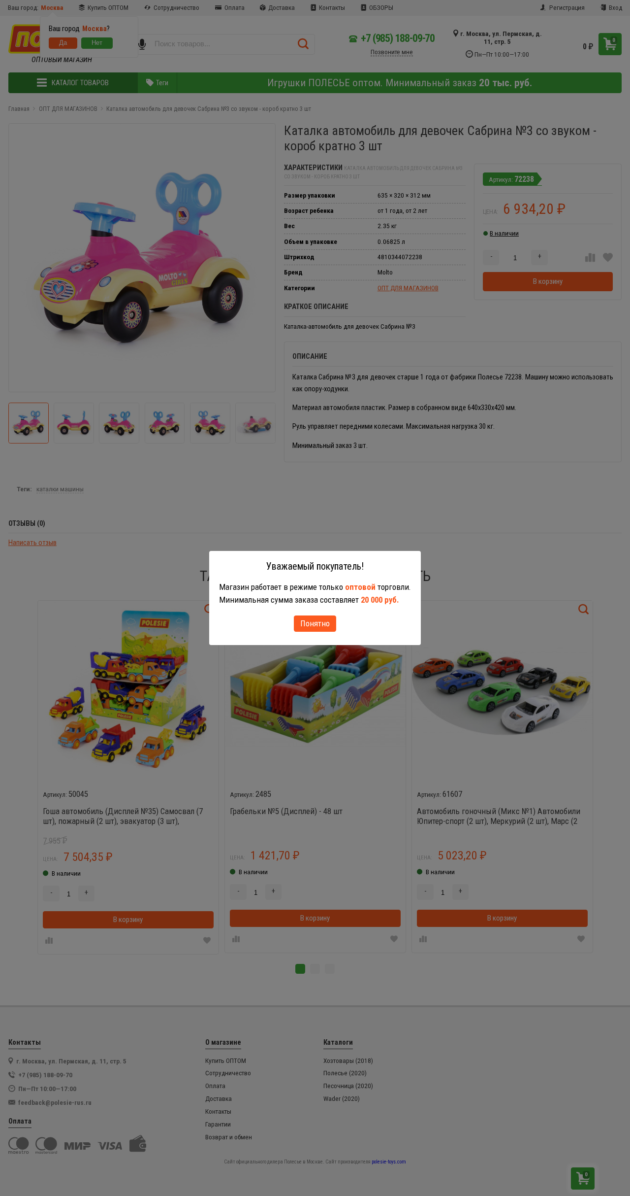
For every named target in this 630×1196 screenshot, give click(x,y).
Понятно (315, 623)
